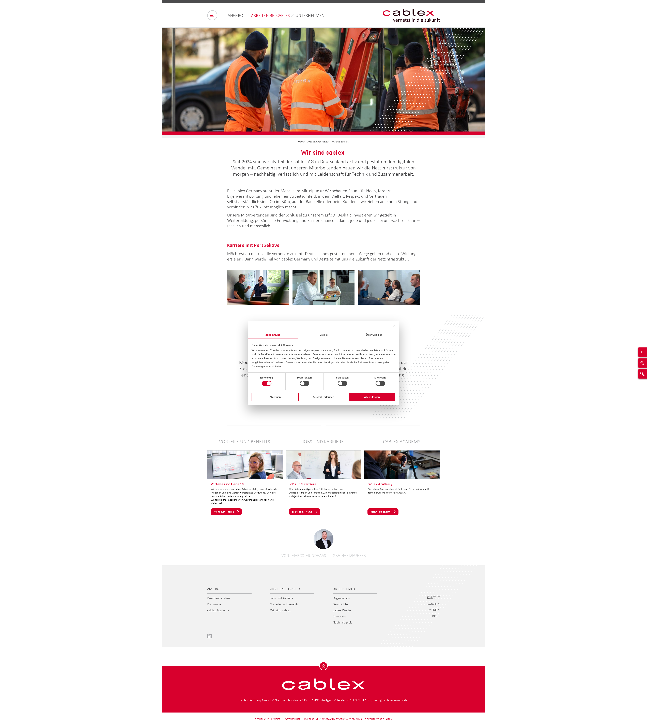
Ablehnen (275, 397)
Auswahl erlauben (323, 397)
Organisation (341, 598)
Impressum (311, 719)
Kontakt (433, 597)
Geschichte (340, 604)
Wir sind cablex (280, 610)
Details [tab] (323, 334)
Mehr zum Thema (224, 511)
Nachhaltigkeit (342, 622)
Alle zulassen (372, 397)
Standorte (339, 616)
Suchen (434, 603)
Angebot (236, 15)
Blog (436, 616)
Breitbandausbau (218, 598)
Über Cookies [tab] (374, 334)
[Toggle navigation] (212, 15)
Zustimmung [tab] (273, 334)
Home (301, 141)
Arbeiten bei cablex (270, 15)
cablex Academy (218, 610)
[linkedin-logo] (209, 635)
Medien (434, 610)
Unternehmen (310, 15)
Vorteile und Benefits (284, 604)
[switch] (304, 383)
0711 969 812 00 (359, 700)
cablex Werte (342, 610)
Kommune (214, 604)
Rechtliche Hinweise (267, 719)
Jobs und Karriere (281, 598)
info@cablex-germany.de (391, 700)
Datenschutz (292, 719)
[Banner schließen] (394, 326)
